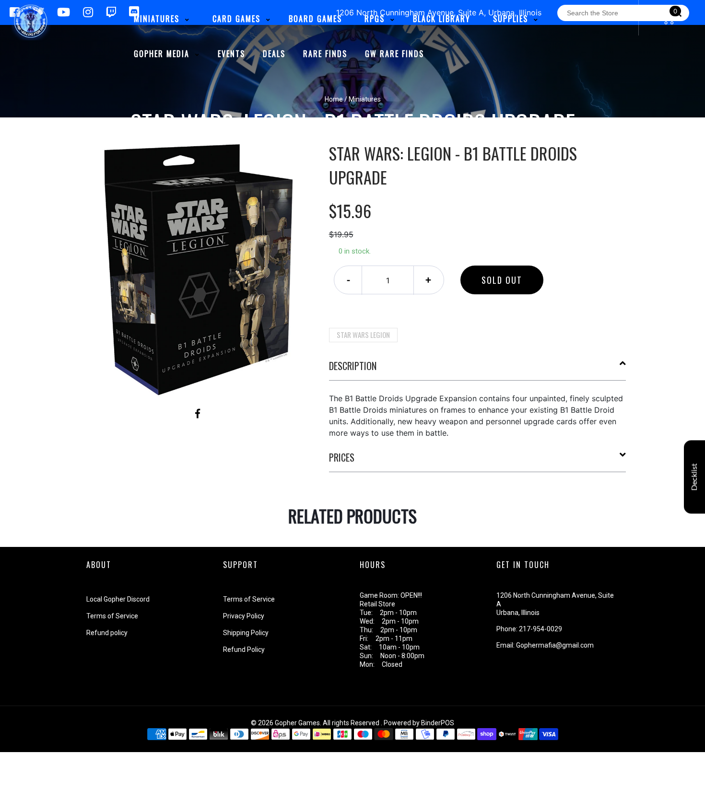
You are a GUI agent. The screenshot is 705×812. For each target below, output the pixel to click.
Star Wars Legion (363, 334)
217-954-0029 (540, 629)
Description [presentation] (352, 366)
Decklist (694, 477)
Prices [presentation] (341, 457)
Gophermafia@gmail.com (555, 645)
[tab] (477, 370)
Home (334, 99)
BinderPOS (437, 723)
